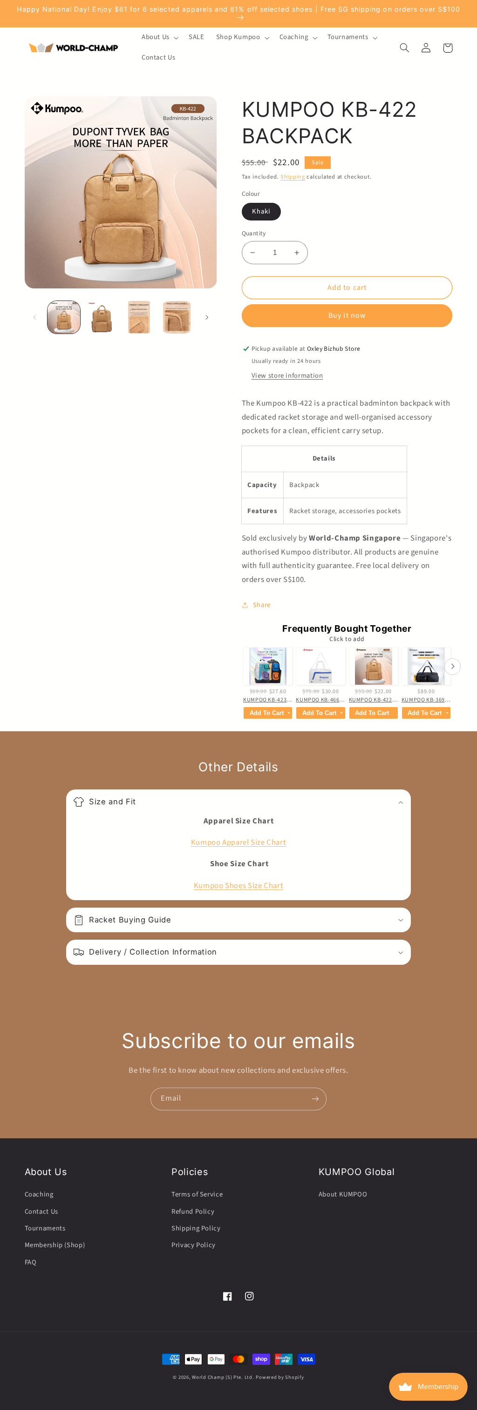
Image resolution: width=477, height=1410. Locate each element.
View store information (287, 376)
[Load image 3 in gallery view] (139, 317)
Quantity (254, 233)
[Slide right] (207, 317)
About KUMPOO (343, 1194)
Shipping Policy (195, 1228)
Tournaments (45, 1228)
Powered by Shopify (280, 1377)
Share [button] (262, 605)
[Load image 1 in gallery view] (64, 317)
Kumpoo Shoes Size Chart (239, 885)
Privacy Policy (193, 1245)
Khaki (261, 211)
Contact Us (41, 1211)
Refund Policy (192, 1211)
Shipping (292, 177)
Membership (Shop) (55, 1245)
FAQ (31, 1262)
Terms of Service (197, 1194)
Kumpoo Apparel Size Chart (238, 842)
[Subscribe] (315, 1099)
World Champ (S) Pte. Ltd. (223, 1377)
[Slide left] (35, 317)
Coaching (39, 1194)
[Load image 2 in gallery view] (101, 317)
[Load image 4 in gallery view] (176, 317)
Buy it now (347, 315)
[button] (159, 37)
